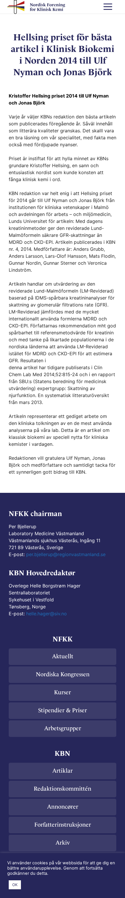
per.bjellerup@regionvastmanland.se (66, 554)
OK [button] (14, 884)
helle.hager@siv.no (46, 613)
